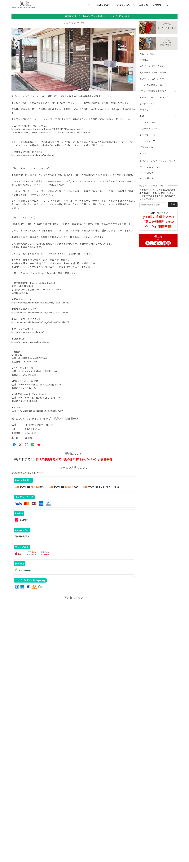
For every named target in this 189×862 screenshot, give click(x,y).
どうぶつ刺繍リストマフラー (154, 91)
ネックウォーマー (148, 135)
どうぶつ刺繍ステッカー (151, 85)
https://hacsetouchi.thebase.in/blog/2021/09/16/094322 (40, 322)
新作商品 (143, 60)
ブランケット (146, 147)
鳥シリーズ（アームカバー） (154, 79)
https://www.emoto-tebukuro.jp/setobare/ (32, 155)
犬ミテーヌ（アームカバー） (154, 72)
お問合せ (156, 4)
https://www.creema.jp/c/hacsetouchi (30, 342)
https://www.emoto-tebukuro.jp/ (27, 332)
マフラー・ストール (149, 129)
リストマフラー (147, 122)
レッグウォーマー (148, 141)
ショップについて (126, 4)
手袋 (141, 116)
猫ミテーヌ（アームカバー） (154, 66)
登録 (173, 204)
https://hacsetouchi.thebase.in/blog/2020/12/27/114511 (40, 312)
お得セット (145, 110)
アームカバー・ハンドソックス (155, 97)
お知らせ (143, 4)
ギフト (142, 153)
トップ (89, 4)
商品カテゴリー (105, 4)
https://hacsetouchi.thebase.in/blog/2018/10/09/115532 (40, 302)
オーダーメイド (147, 104)
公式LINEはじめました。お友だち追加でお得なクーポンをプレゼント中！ (94, 16)
